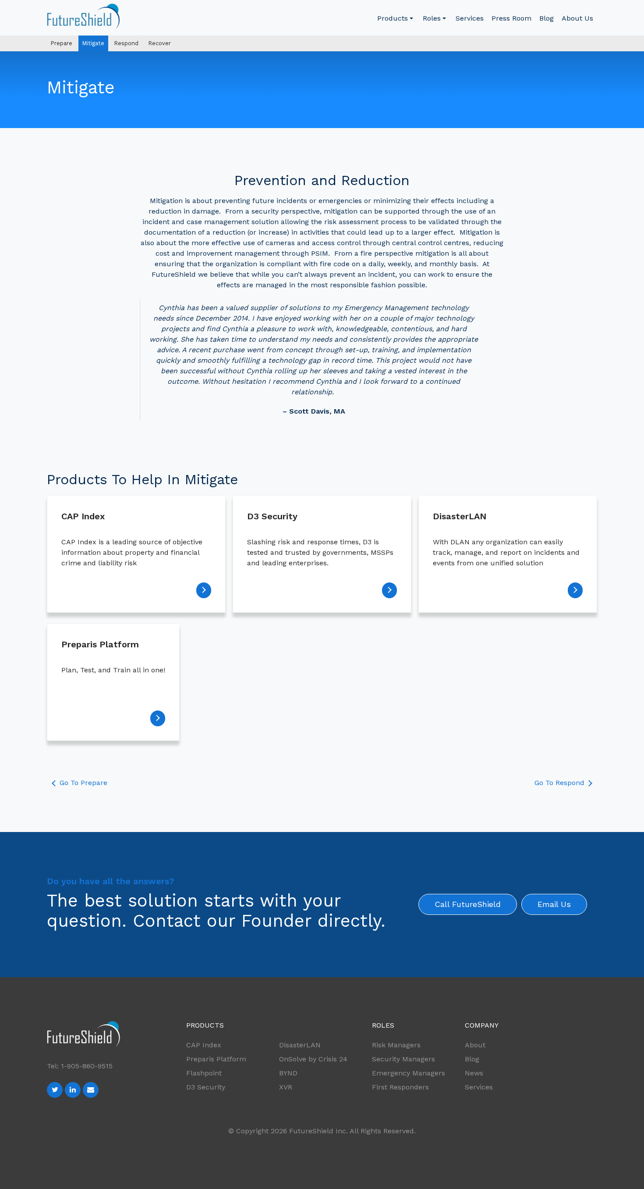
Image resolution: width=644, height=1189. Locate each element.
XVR (285, 1087)
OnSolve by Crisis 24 (313, 1059)
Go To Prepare (82, 782)
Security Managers (403, 1059)
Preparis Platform (216, 1059)
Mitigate (93, 43)
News (474, 1073)
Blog (546, 18)
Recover (160, 43)
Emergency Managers (408, 1073)
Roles (432, 18)
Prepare (61, 43)
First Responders (400, 1087)
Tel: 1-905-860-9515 (80, 1066)
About (475, 1045)
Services (470, 18)
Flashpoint (204, 1073)
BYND (288, 1073)
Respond (126, 43)
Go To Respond (560, 782)
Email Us (554, 904)
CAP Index (203, 1045)
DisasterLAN (300, 1045)
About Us (577, 18)
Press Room (511, 18)
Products (392, 18)
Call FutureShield (468, 904)
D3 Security (205, 1087)
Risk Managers (396, 1045)
